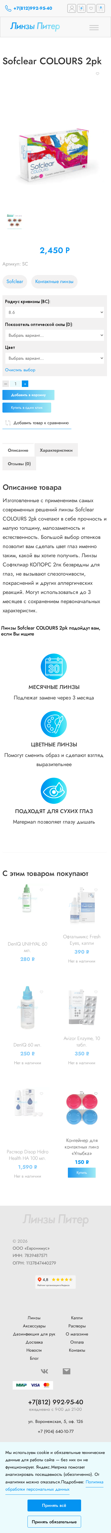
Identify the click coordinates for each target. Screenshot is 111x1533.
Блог (34, 1358)
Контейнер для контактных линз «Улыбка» (82, 1147)
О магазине (77, 1334)
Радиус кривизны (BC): (27, 301)
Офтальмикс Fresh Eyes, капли (81, 940)
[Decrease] (5, 383)
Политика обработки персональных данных (54, 1485)
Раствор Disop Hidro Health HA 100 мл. (27, 1155)
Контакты (77, 1350)
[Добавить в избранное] (97, 73)
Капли (77, 1318)
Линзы (34, 1318)
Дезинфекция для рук (34, 1334)
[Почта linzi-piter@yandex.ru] (66, 1371)
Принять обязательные (54, 1522)
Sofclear (14, 281)
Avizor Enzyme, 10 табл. (82, 1041)
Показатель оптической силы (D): (39, 324)
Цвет (10, 347)
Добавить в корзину (28, 394)
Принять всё (54, 1505)
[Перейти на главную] (43, 27)
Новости (34, 1350)
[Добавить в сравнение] (27, 889)
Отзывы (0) (19, 464)
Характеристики (56, 450)
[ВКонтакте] (44, 1371)
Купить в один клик (27, 407)
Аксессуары (34, 1326)
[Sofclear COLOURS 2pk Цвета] (18, 221)
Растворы (77, 1326)
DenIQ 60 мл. (27, 1044)
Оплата (77, 1342)
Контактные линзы (54, 281)
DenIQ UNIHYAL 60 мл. (27, 947)
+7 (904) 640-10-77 (56, 1431)
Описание (18, 450)
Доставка (34, 1342)
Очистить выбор (20, 370)
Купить (82, 1172)
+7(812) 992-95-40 (55, 1402)
